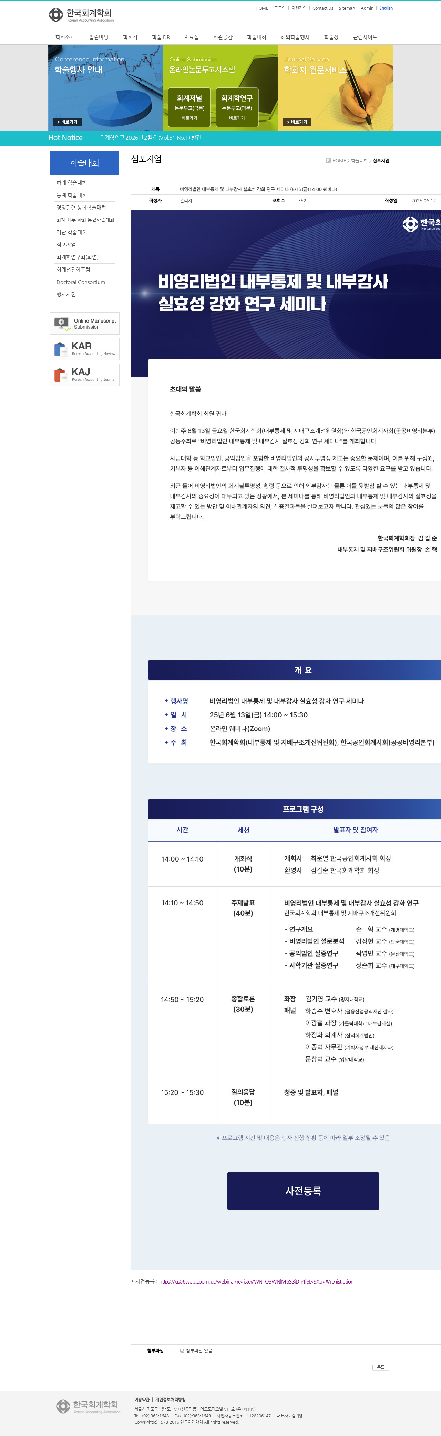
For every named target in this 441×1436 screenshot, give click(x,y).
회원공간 (223, 37)
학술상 (331, 37)
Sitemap (347, 8)
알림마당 (99, 37)
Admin (367, 8)
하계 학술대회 (72, 183)
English (386, 8)
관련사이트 (365, 37)
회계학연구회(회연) (78, 257)
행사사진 (66, 294)
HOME (262, 8)
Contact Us (322, 8)
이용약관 (142, 1399)
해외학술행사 (295, 37)
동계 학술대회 (72, 195)
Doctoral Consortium (81, 282)
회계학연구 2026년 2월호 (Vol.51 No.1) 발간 (150, 137)
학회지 (130, 37)
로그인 (280, 8)
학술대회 (256, 37)
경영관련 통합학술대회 (81, 207)
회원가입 (299, 8)
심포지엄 (66, 244)
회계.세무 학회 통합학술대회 (85, 220)
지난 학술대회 (72, 232)
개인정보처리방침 (170, 1399)
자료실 (191, 37)
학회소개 (65, 37)
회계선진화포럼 (73, 269)
